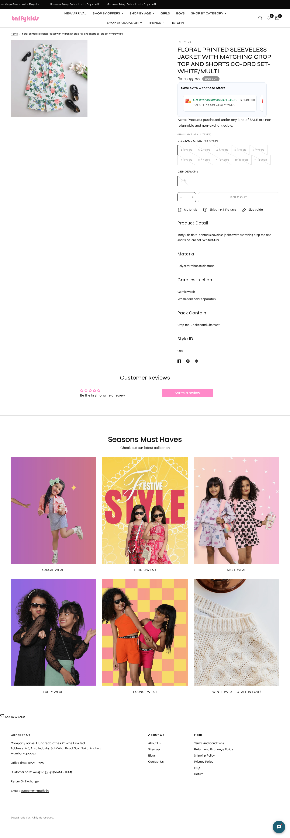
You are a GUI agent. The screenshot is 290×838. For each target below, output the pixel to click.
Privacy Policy (203, 762)
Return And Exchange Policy (213, 749)
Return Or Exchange (25, 781)
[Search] (260, 18)
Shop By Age (140, 13)
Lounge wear (145, 692)
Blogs (152, 755)
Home (14, 33)
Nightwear (236, 570)
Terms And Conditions (209, 743)
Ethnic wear (145, 570)
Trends (154, 23)
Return (177, 23)
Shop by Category (207, 13)
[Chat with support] (279, 827)
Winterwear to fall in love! (236, 692)
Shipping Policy (204, 755)
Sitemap (154, 749)
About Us (156, 734)
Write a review (187, 393)
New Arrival (75, 13)
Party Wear (53, 692)
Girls (165, 13)
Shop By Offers (106, 13)
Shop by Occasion (123, 23)
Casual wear (53, 570)
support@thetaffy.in (35, 791)
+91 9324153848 (42, 772)
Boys (180, 13)
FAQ (197, 768)
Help (198, 734)
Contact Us (156, 762)
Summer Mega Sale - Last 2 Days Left (69, 4)
